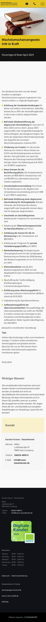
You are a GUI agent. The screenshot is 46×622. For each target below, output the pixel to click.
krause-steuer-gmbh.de (10, 596)
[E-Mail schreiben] (27, 3)
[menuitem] (6, 576)
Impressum (6, 576)
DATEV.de (5, 602)
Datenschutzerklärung (19, 576)
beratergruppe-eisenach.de (11, 590)
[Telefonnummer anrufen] (34, 3)
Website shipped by (23, 617)
